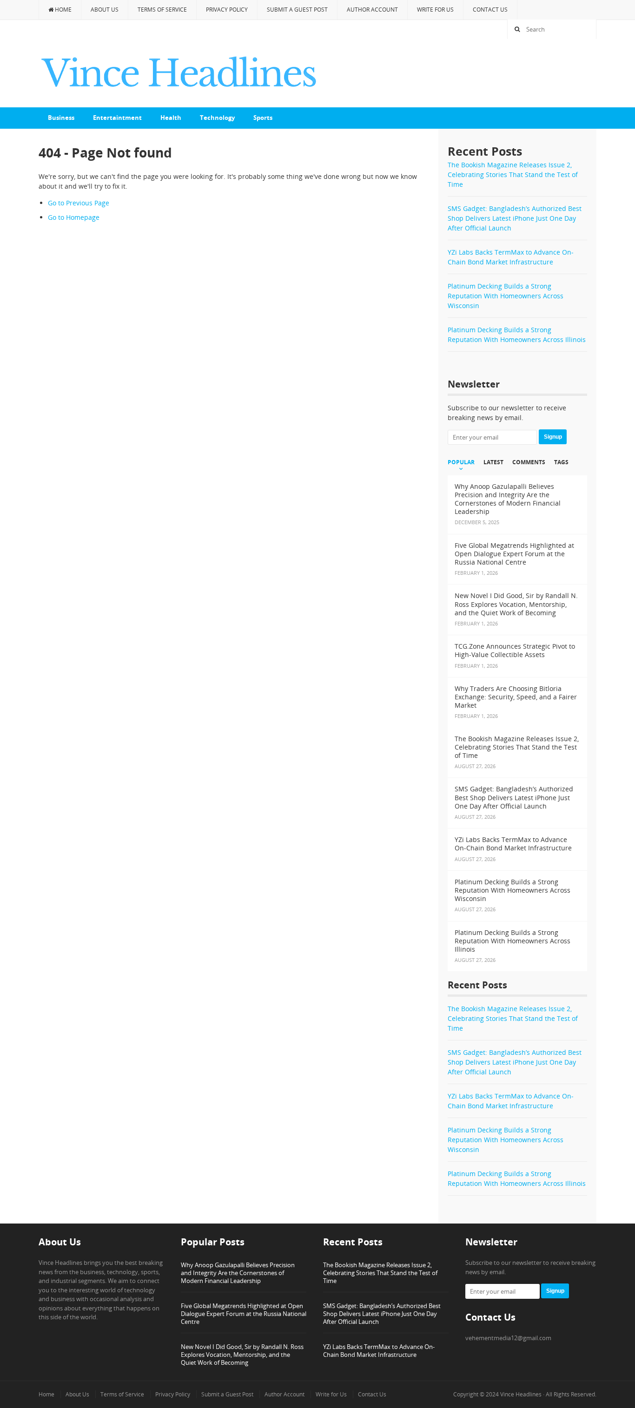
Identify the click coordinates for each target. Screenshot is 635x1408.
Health (170, 117)
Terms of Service (162, 9)
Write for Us (435, 9)
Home (62, 9)
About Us (105, 9)
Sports (262, 117)
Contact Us (490, 9)
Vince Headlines (521, 1394)
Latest (493, 462)
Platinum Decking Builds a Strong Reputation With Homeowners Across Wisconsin (505, 296)
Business (61, 117)
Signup (553, 437)
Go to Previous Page (78, 202)
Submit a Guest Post (297, 9)
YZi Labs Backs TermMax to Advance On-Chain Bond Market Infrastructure (379, 1350)
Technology (217, 117)
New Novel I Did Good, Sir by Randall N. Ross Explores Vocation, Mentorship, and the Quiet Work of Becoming (242, 1354)
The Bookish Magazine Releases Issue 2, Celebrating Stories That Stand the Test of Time (513, 174)
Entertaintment (117, 117)
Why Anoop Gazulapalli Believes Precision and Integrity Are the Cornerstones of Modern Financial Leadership (238, 1273)
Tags (561, 462)
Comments (528, 462)
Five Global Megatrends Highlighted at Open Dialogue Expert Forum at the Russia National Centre (243, 1314)
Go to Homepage (73, 217)
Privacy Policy (227, 9)
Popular (461, 462)
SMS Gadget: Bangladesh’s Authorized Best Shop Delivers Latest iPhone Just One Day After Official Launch (515, 218)
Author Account (372, 9)
